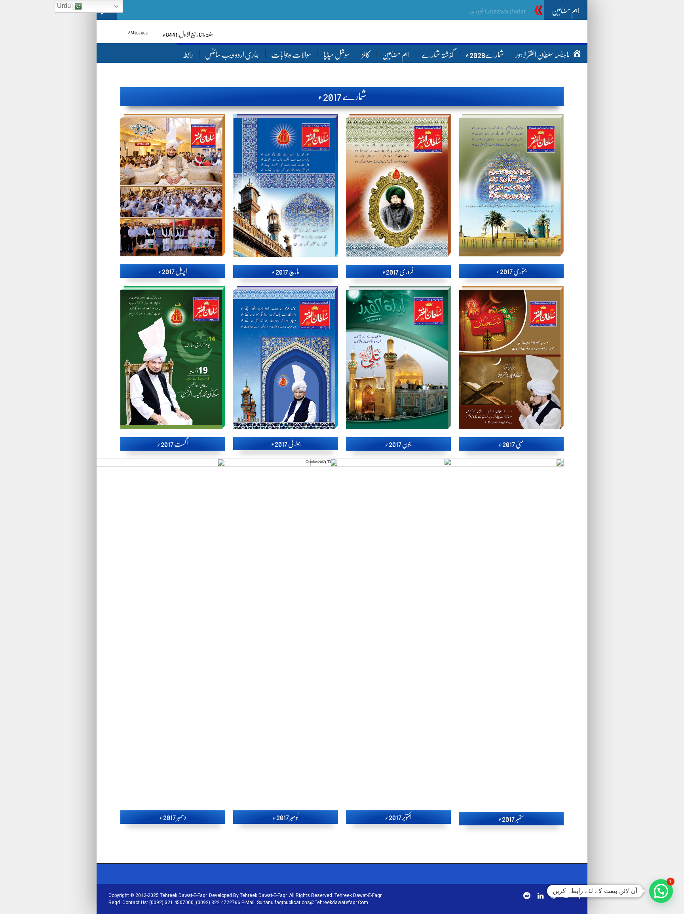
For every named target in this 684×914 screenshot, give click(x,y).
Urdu (64, 5)
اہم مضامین (396, 54)
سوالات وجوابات (291, 54)
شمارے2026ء (485, 54)
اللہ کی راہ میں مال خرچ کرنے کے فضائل (482, 11)
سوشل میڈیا (336, 54)
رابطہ (187, 54)
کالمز (366, 54)
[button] (661, 891)
